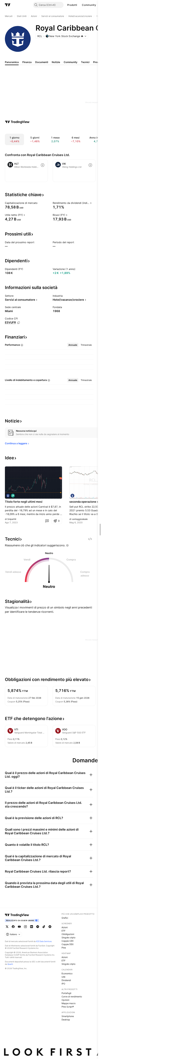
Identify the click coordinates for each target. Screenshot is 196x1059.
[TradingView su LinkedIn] (31, 926)
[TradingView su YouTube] (19, 926)
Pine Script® (68, 1006)
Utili (63, 977)
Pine (64, 947)
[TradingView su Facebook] (13, 926)
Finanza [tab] (27, 62)
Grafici (65, 917)
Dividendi (66, 980)
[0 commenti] (47, 521)
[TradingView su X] (7, 926)
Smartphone (68, 1016)
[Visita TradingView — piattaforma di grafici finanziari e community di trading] (17, 122)
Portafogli (66, 993)
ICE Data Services (44, 941)
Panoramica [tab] (12, 62)
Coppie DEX (68, 944)
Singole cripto (68, 937)
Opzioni (65, 1000)
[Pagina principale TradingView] (7, 5)
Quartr (10, 964)
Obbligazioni (68, 934)
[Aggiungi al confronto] (42, 165)
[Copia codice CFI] (18, 322)
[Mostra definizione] (39, 203)
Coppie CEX (68, 941)
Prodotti (72, 4)
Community (89, 4)
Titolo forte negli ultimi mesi (23, 501)
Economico (67, 973)
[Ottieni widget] (90, 539)
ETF (63, 930)
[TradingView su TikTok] (44, 926)
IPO (63, 983)
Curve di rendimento (72, 996)
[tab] (72, 345)
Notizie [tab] (56, 62)
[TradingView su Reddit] (50, 926)
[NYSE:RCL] (8, 495)
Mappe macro (68, 1003)
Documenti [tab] (41, 62)
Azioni (65, 927)
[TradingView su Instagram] (25, 926)
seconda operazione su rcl (86, 501)
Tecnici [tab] (85, 62)
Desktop (66, 1019)
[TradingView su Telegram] (38, 926)
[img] (82, 36)
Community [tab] (70, 62)
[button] (79, 5)
